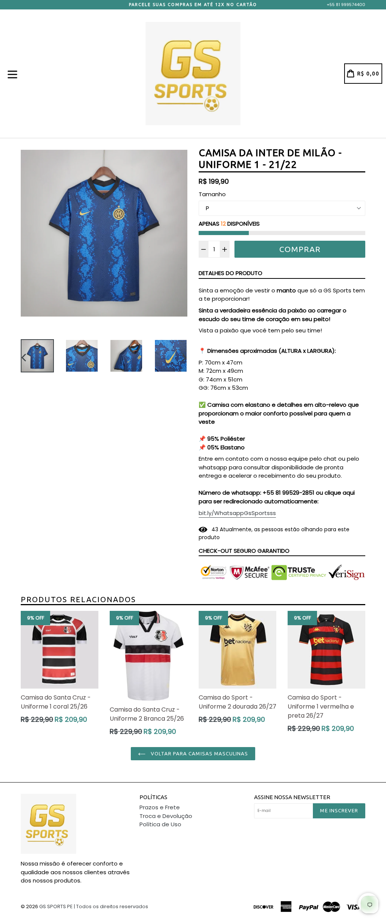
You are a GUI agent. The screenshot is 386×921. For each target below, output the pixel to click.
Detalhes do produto (230, 273)
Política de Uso (160, 824)
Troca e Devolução (165, 816)
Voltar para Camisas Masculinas (198, 753)
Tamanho (212, 194)
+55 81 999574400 (346, 5)
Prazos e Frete (159, 807)
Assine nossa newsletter (292, 797)
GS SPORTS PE (56, 906)
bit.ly (237, 513)
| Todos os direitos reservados (111, 906)
